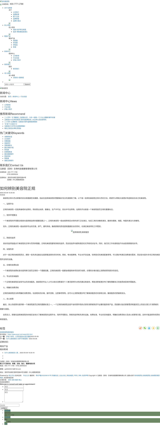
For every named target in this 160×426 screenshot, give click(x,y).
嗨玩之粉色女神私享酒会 (12, 128)
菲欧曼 (15, 40)
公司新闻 (16, 56)
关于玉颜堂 (8, 8)
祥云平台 (12, 375)
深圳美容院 (138, 375)
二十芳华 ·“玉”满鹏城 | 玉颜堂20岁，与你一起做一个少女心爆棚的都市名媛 (29, 117)
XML (80, 375)
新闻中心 (7, 51)
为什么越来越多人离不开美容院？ (17, 338)
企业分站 (62, 375)
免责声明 (85, 375)
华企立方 (26, 375)
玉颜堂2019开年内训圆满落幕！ (15, 126)
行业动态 (16, 58)
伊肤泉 (15, 45)
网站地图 (70, 375)
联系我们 (7, 64)
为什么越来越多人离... (11, 352)
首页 (9, 96)
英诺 (14, 47)
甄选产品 (7, 36)
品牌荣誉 (16, 18)
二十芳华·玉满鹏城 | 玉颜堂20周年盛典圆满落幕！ (21, 122)
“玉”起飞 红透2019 (10, 124)
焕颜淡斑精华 (8, 160)
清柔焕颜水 (8, 145)
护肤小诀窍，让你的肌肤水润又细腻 (18, 336)
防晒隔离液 (8, 152)
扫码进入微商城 (18, 77)
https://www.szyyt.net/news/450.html (20, 334)
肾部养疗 (7, 143)
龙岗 (13, 380)
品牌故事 (16, 14)
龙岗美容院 (146, 375)
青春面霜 (7, 141)
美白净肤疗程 (8, 147)
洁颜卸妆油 (8, 136)
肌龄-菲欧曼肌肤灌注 (20, 32)
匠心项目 (7, 25)
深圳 (9, 380)
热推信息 (55, 375)
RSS (75, 375)
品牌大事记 (17, 21)
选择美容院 (4, 332)
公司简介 (16, 12)
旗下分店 (16, 16)
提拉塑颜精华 (8, 154)
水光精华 (7, 139)
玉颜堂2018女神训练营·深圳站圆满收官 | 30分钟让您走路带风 (25, 119)
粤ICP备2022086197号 (44, 375)
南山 (20, 380)
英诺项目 (7, 156)
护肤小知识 (17, 60)
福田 (16, 380)
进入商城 (7, 73)
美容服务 (11, 332)
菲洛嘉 (15, 42)
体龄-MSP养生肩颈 (19, 29)
